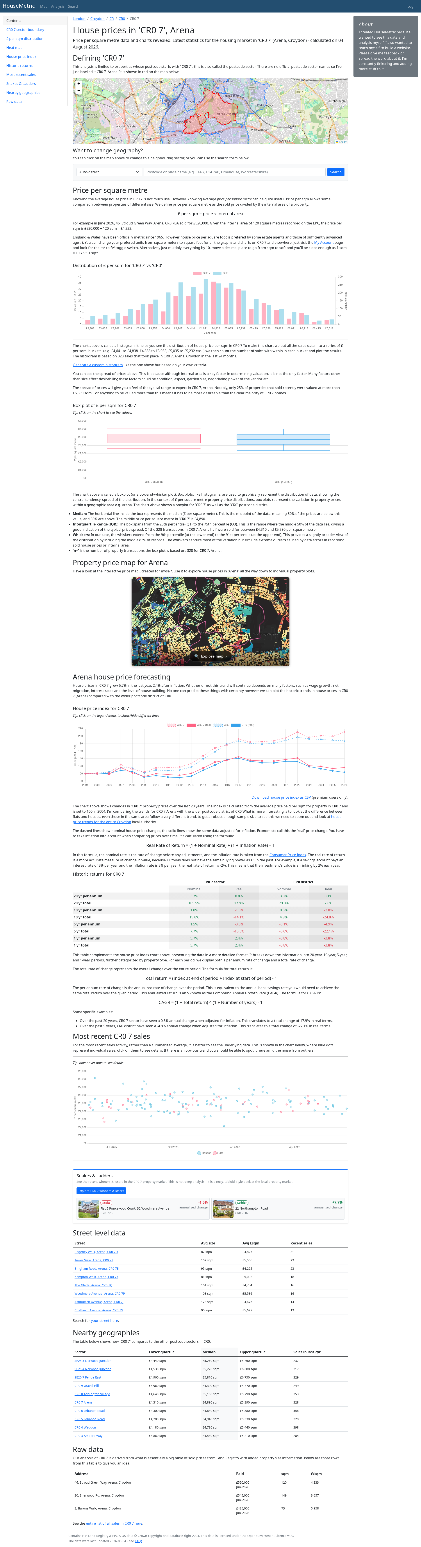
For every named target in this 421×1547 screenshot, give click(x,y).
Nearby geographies (23, 92)
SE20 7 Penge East (88, 1377)
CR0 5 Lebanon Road (90, 1419)
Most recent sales (21, 74)
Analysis (57, 6)
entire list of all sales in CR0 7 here (114, 1523)
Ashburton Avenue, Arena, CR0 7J (99, 1302)
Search (336, 172)
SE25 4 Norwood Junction (93, 1369)
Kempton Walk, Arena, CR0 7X (96, 1277)
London (79, 18)
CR (111, 18)
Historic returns (19, 65)
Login (412, 6)
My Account (324, 242)
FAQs (138, 1541)
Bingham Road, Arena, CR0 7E (97, 1268)
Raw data (14, 101)
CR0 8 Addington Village (92, 1394)
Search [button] (73, 6)
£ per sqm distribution (24, 38)
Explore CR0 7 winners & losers (101, 1191)
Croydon (97, 18)
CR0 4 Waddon (85, 1427)
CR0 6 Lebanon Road (90, 1411)
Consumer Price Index (287, 854)
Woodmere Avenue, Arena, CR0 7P (100, 1293)
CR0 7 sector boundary (25, 29)
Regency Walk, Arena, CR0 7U (96, 1252)
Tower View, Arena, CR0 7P (94, 1260)
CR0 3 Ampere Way (88, 1436)
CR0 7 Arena (84, 1402)
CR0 (122, 18)
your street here (104, 1320)
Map (44, 6)
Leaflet (342, 142)
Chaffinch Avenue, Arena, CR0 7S (99, 1310)
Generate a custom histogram (98, 364)
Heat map (14, 47)
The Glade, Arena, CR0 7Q (93, 1285)
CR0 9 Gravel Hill (87, 1386)
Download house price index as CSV (281, 797)
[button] (78, 84)
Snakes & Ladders (21, 83)
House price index (21, 56)
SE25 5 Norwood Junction (93, 1361)
